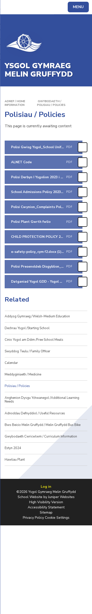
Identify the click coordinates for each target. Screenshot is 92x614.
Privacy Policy (33, 517)
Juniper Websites (61, 497)
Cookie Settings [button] (57, 517)
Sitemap (46, 512)
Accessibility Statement (46, 507)
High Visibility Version (46, 502)
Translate (40, 8)
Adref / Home (15, 101)
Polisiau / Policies (51, 105)
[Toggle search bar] (9, 7)
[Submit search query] (59, 6)
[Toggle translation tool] (21, 7)
